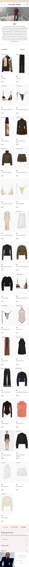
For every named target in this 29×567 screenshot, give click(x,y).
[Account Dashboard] (4, 4)
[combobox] (24, 4)
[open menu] (2, 4)
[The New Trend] (14, 4)
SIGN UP (22, 562)
